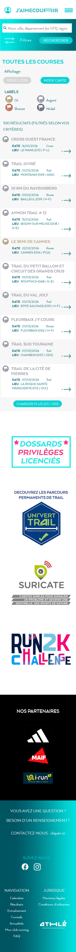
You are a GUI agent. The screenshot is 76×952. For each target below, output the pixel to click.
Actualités (17, 923)
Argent (51, 100)
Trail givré (23, 163)
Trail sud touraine (32, 344)
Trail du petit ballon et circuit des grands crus (37, 268)
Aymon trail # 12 (28, 212)
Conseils (16, 917)
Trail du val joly (29, 295)
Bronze (20, 108)
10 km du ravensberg (34, 188)
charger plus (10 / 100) (37, 403)
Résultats (16, 904)
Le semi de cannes (30, 241)
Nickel (50, 108)
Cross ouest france (33, 139)
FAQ (16, 936)
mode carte (55, 80)
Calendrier (17, 898)
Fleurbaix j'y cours (32, 319)
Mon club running (16, 929)
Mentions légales (54, 898)
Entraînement (16, 910)
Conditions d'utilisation (54, 904)
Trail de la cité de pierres (30, 371)
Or (16, 100)
